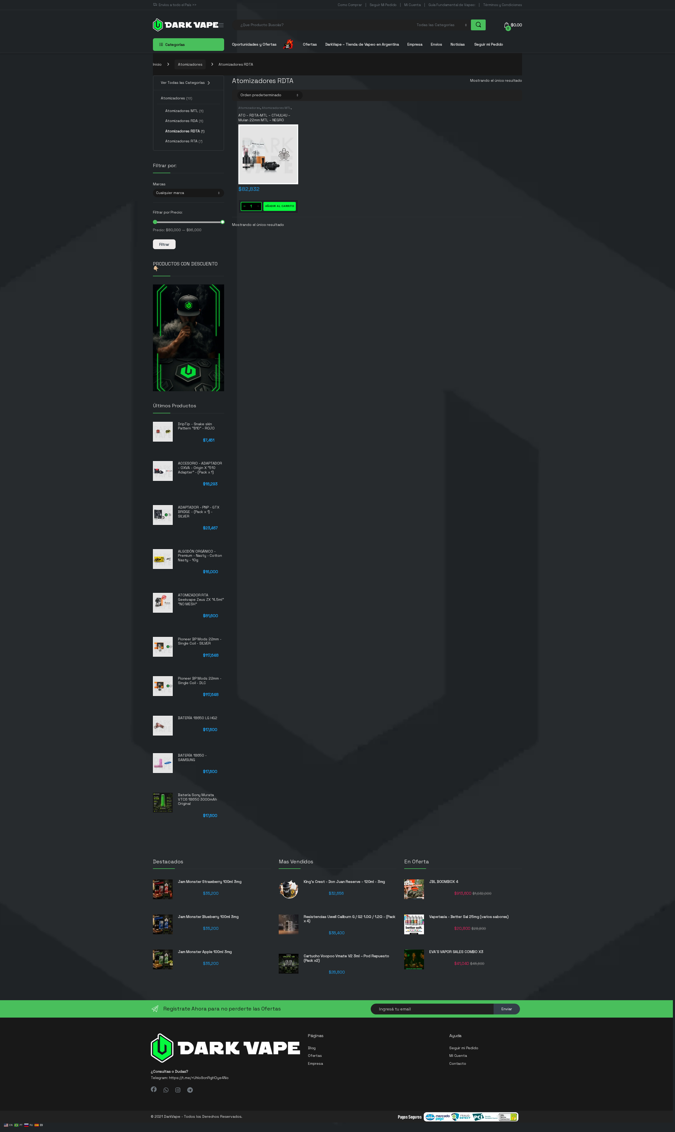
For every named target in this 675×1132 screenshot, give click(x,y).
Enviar (507, 1009)
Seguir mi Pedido (488, 44)
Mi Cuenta (412, 5)
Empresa (414, 44)
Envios (436, 44)
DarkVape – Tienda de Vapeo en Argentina (362, 44)
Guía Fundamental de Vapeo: (451, 5)
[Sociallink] (154, 1089)
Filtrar (164, 244)
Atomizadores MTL (276, 108)
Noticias (458, 44)
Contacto (457, 1063)
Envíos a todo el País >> (177, 5)
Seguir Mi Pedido (383, 5)
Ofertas (310, 44)
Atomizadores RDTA (185, 131)
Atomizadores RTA (183, 141)
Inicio (157, 64)
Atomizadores (190, 64)
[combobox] (323, 25)
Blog (312, 1048)
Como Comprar (350, 5)
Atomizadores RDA (184, 120)
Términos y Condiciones (502, 5)
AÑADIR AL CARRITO (279, 206)
